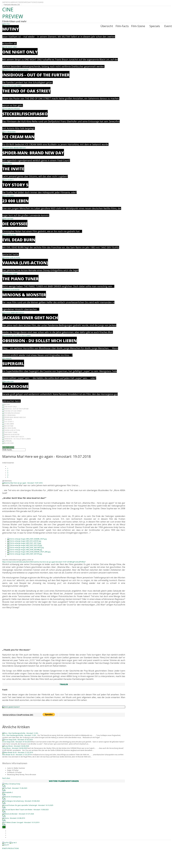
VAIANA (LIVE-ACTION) (25, 262)
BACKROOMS (15, 386)
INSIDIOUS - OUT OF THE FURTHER (36, 75)
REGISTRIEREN (19, 2)
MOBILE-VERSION (8, 447)
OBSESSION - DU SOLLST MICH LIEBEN (39, 340)
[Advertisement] (63, 628)
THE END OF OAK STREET (26, 91)
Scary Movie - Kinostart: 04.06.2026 (14, 748)
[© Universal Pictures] (27, 539)
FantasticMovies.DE (12, 4)
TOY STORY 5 (15, 184)
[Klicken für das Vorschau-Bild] (22, 483)
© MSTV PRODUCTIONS (10, 848)
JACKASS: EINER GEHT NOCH (30, 317)
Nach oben (6, 778)
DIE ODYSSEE (14, 223)
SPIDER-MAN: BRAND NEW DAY (33, 152)
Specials (154, 26)
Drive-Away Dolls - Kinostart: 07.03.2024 (16, 742)
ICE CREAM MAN (18, 136)
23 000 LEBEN (15, 200)
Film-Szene (138, 26)
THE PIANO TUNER (20, 278)
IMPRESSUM (7, 2)
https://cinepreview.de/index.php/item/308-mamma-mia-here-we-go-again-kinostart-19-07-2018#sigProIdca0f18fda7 (44, 562)
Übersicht (106, 26)
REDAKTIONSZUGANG (34, 2)
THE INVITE (13, 168)
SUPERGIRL (13, 363)
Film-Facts (122, 26)
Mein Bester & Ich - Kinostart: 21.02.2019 (16, 755)
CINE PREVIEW (12, 13)
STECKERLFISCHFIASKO (25, 113)
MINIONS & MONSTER (24, 294)
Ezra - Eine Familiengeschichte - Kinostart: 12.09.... (19, 735)
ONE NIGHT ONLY (20, 52)
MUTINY (10, 29)
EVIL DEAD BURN (18, 239)
